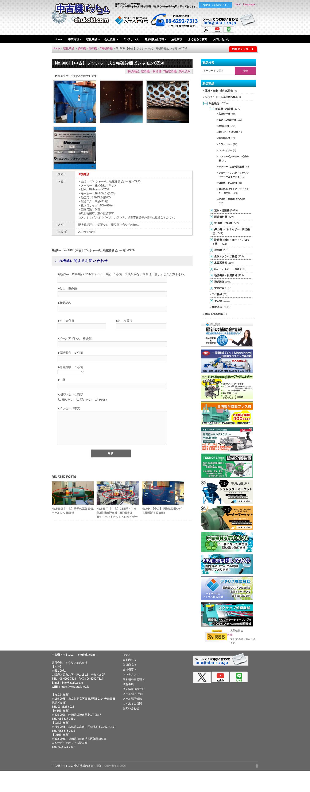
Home (58, 39)
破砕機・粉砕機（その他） (232, 199)
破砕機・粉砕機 (87, 48)
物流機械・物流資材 (225, 275)
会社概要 (111, 39)
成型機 (218, 250)
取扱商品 (93, 39)
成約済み (184, 71)
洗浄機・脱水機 (223, 223)
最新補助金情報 (156, 39)
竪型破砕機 (224, 138)
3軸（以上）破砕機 (228, 132)
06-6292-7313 (67, 678)
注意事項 (176, 39)
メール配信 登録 (133, 693)
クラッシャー (225, 144)
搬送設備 (219, 281)
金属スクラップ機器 (225, 256)
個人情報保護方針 (134, 689)
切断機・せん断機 (227, 183)
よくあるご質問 (197, 39)
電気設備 (219, 288)
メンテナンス (131, 39)
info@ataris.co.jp (72, 682)
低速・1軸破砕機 (227, 120)
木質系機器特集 (214, 313)
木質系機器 (220, 262)
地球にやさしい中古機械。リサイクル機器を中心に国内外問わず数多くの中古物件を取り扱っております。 (156, 5)
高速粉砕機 (224, 113)
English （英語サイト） (215, 5)
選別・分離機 (221, 210)
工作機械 (217, 294)
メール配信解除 (132, 698)
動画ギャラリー (241, 49)
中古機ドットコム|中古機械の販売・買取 (77, 765)
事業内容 (75, 39)
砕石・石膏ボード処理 (227, 269)
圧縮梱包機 (220, 216)
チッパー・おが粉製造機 (231, 166)
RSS (230, 634)
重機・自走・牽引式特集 (219, 90)
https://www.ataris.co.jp (75, 686)
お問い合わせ (221, 39)
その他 (218, 300)
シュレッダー (225, 150)
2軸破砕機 (106, 48)
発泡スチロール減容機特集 (220, 97)
